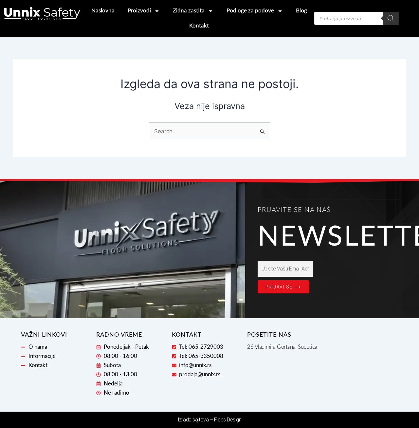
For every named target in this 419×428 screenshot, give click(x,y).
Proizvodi (139, 10)
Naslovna (103, 10)
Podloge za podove (250, 10)
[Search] (391, 18)
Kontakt (199, 25)
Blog (301, 10)
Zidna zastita (189, 10)
